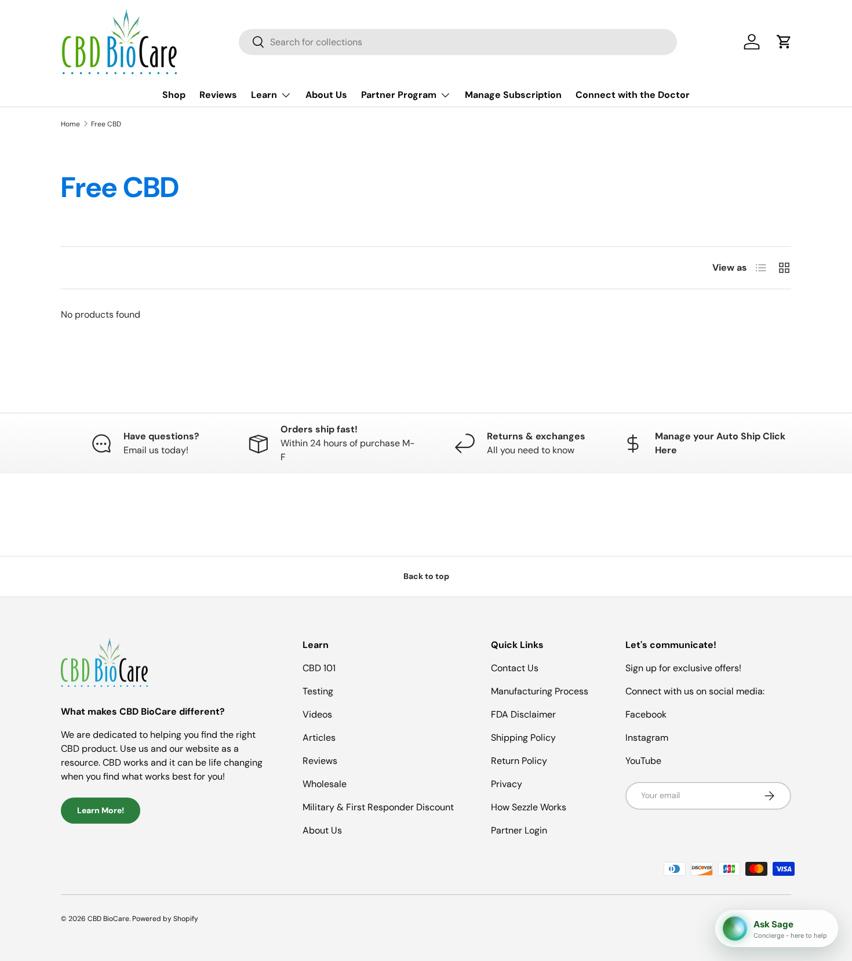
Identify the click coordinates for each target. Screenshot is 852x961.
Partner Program (398, 95)
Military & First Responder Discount (378, 807)
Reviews (218, 95)
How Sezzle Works (528, 807)
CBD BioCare (108, 918)
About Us (326, 95)
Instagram (646, 737)
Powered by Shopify (165, 918)
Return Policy (519, 761)
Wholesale (325, 784)
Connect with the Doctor (633, 95)
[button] (784, 41)
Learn (264, 95)
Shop (173, 95)
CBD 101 (319, 668)
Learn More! (100, 810)
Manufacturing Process (539, 691)
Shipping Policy (523, 737)
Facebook (646, 714)
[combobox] (458, 42)
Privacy (506, 784)
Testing (318, 691)
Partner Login (519, 830)
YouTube (643, 761)
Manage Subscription (513, 95)
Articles (319, 737)
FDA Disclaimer (523, 714)
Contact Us (514, 668)
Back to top (426, 576)
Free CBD (106, 124)
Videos (317, 714)
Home (70, 124)
